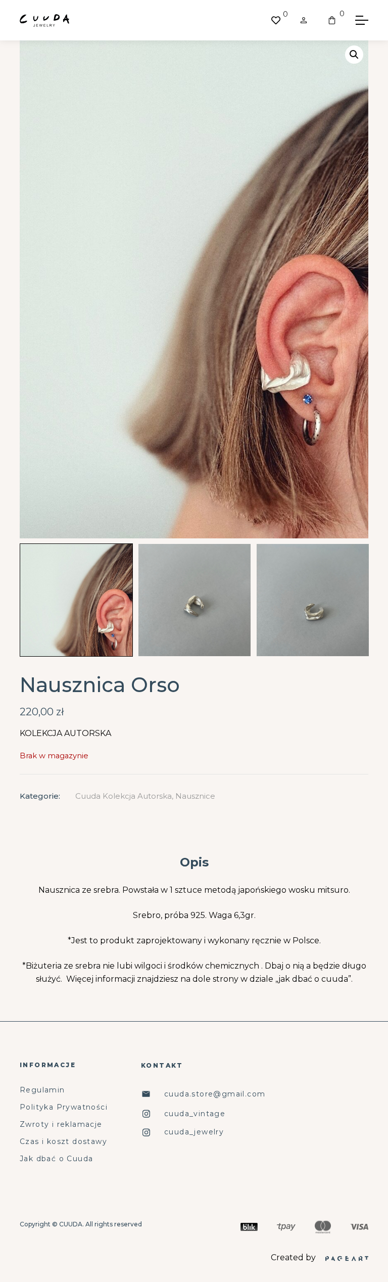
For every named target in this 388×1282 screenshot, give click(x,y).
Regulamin (42, 1090)
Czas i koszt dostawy (63, 1141)
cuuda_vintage (194, 1114)
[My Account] (304, 20)
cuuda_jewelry (194, 1132)
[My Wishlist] (275, 20)
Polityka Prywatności (64, 1107)
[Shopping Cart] (332, 20)
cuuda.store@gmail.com (214, 1094)
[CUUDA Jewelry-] (44, 20)
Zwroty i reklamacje (61, 1124)
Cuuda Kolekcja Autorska (123, 796)
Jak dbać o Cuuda (56, 1159)
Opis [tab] (194, 862)
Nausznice (195, 796)
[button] (354, 54)
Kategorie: (40, 796)
